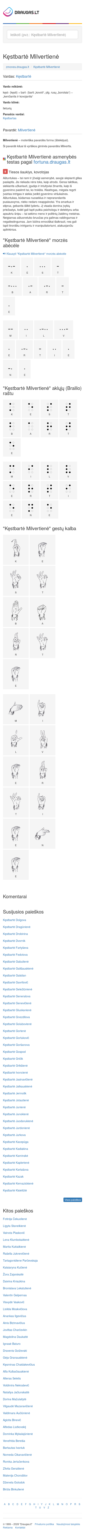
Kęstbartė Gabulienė (16, 961)
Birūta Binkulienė (13, 1489)
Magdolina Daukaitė (15, 1337)
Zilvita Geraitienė (13, 1468)
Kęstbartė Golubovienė (17, 1024)
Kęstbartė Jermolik (14, 1093)
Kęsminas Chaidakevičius (19, 1364)
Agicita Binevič (12, 1420)
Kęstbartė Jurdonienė (16, 1128)
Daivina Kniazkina (14, 1281)
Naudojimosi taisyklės (68, 1524)
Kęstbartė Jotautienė (16, 1100)
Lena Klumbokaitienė (16, 1240)
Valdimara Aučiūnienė (16, 1413)
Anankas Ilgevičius (14, 1316)
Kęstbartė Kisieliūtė (15, 1190)
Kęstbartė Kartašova (15, 1169)
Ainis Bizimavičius (14, 1323)
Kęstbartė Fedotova (15, 954)
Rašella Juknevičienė (16, 1253)
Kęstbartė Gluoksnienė (17, 1010)
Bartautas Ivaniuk (14, 1448)
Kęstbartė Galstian (14, 975)
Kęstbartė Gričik (13, 1058)
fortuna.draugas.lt (52, 161)
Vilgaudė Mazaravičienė (18, 1406)
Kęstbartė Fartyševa (15, 948)
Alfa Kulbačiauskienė (16, 1371)
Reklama (8, 1527)
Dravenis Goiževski (15, 1351)
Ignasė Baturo (12, 1344)
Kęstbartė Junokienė (16, 1114)
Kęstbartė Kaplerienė (16, 1163)
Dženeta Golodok (14, 1482)
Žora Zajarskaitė (13, 1274)
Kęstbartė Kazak (13, 1176)
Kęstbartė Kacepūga (15, 1142)
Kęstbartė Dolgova (14, 920)
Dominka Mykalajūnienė (18, 1434)
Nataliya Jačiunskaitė (16, 1392)
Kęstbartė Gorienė (14, 1031)
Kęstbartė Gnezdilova (16, 1017)
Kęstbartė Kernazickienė (18, 1183)
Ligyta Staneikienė (14, 1226)
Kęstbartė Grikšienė (15, 1065)
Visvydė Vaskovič (13, 1302)
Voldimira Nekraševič (16, 1385)
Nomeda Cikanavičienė (17, 1455)
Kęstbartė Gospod (14, 1052)
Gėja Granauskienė (15, 1357)
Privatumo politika (44, 1524)
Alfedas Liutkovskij (14, 1427)
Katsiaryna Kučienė (15, 1267)
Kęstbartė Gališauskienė (18, 968)
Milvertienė (26, 129)
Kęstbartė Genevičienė (17, 1003)
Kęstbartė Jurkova (14, 1135)
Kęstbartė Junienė (14, 1107)
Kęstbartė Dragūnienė (16, 927)
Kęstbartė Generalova (16, 996)
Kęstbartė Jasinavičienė (18, 1079)
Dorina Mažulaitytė (14, 1399)
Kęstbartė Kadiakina (15, 1149)
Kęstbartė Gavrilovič (15, 982)
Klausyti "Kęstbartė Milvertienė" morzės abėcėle (36, 254)
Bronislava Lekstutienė (17, 1288)
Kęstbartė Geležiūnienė (17, 989)
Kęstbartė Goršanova (16, 1045)
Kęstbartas (9, 118)
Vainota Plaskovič (14, 1233)
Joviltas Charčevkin (15, 1330)
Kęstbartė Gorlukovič (16, 1038)
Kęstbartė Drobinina (15, 934)
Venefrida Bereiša (14, 1441)
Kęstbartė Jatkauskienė (17, 1086)
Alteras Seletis (12, 1378)
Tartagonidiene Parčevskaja (20, 1260)
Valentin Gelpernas (15, 1295)
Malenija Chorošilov (15, 1475)
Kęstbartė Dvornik (14, 941)
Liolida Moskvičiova (15, 1309)
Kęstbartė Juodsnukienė (18, 1121)
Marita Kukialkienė (14, 1247)
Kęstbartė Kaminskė (15, 1156)
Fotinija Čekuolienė (15, 1219)
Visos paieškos (73, 1199)
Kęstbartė (23, 76)
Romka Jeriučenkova (16, 1461)
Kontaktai (20, 1527)
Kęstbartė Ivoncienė (15, 1072)
